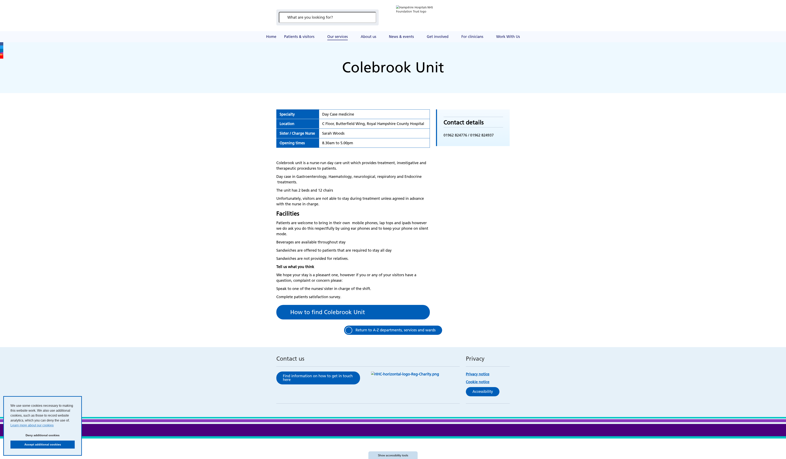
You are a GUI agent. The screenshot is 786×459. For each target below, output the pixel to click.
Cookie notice (477, 381)
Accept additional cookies (35, 444)
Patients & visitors (299, 36)
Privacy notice (477, 374)
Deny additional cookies (35, 435)
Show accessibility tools (393, 455)
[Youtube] (1, 57)
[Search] (371, 17)
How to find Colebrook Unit (327, 312)
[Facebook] (1, 43)
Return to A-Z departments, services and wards (396, 330)
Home (271, 36)
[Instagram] (1, 53)
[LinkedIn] (1, 50)
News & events (401, 36)
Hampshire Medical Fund (356, 32)
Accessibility (482, 391)
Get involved (437, 36)
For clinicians (472, 36)
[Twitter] (1, 47)
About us (368, 36)
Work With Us (508, 36)
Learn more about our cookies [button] (32, 425)
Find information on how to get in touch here (318, 378)
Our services (337, 36)
